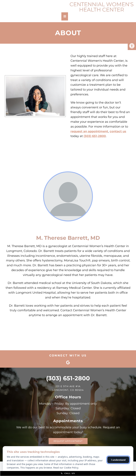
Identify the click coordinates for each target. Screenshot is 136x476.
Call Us (69, 473)
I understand (118, 459)
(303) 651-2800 (95, 136)
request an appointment (89, 131)
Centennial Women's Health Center (101, 7)
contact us (118, 131)
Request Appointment (68, 441)
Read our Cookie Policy (65, 467)
